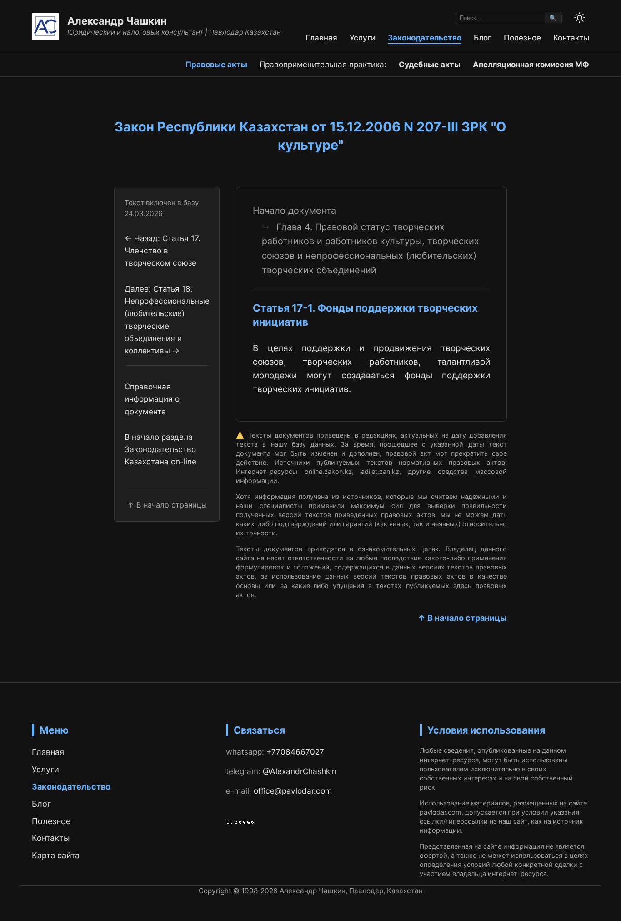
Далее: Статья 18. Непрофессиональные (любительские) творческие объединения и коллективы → (167, 319)
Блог (482, 37)
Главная (321, 37)
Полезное (522, 37)
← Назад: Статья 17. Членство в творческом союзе (162, 250)
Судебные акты (430, 64)
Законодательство (424, 37)
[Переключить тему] (579, 17)
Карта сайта (56, 855)
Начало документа (294, 210)
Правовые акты (216, 64)
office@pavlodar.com (293, 790)
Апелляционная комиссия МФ (531, 64)
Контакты (571, 37)
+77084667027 (295, 751)
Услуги (363, 37)
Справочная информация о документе (152, 399)
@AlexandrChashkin (299, 771)
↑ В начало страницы (462, 618)
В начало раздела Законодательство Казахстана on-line (160, 449)
